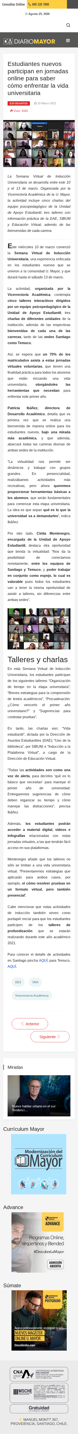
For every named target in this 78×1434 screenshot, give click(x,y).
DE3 (18, 982)
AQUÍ (43, 960)
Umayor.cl (72, 4)
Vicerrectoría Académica (32, 995)
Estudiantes (19, 103)
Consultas (13, 4)
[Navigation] (68, 40)
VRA (35, 982)
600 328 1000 (40, 4)
